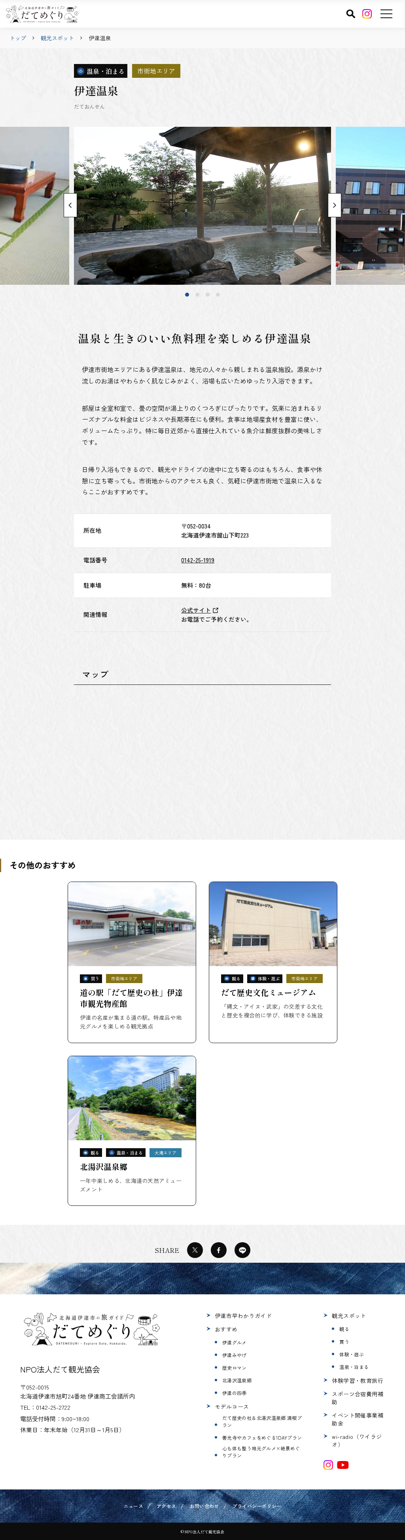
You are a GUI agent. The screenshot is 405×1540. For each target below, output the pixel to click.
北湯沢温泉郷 (237, 1380)
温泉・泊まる (354, 1366)
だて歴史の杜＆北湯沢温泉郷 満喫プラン (262, 1421)
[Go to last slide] (70, 205)
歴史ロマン (234, 1367)
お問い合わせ (204, 1505)
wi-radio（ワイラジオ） (357, 1440)
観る (344, 1329)
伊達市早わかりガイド (243, 1316)
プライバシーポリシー (257, 1505)
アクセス (166, 1505)
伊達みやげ (234, 1355)
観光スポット (57, 38)
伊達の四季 (234, 1393)
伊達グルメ (234, 1342)
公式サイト (196, 610)
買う (344, 1341)
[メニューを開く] (386, 14)
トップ (17, 38)
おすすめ (226, 1329)
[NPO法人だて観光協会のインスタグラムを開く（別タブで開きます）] (328, 1465)
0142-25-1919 (197, 560)
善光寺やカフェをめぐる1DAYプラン (262, 1437)
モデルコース (232, 1406)
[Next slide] (334, 205)
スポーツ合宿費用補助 (357, 1398)
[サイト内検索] (350, 14)
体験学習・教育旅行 (357, 1380)
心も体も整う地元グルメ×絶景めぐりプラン (261, 1452)
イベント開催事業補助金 (357, 1419)
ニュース (133, 1505)
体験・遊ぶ (351, 1354)
